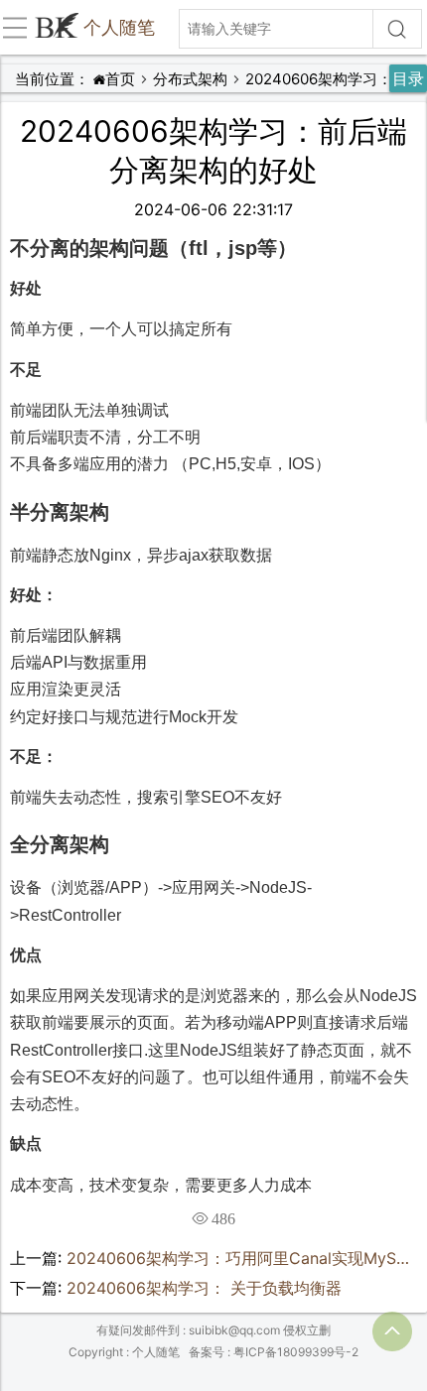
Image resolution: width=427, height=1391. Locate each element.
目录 (408, 78)
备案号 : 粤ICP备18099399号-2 (273, 1351)
